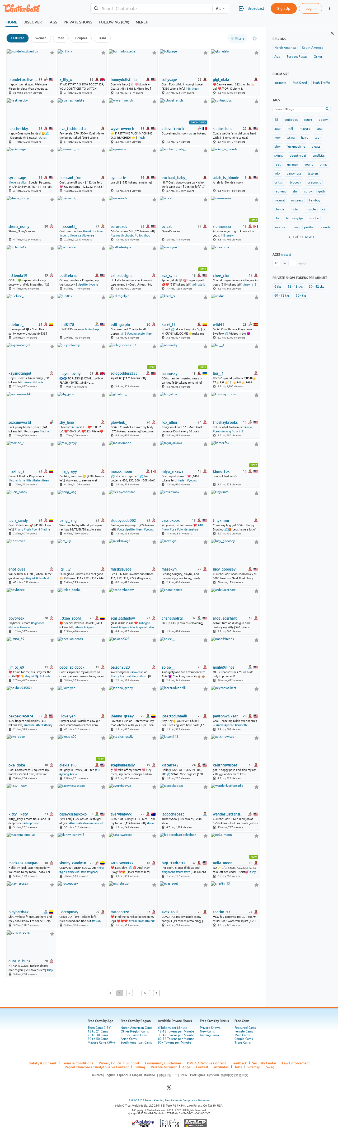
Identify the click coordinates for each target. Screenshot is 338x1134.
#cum (75, 427)
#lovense (14, 182)
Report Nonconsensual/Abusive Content (97, 1067)
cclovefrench (173, 129)
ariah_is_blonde (226, 178)
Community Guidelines (163, 1063)
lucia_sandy (18, 520)
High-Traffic (321, 83)
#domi (36, 529)
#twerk (150, 921)
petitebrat (68, 275)
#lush (141, 137)
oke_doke (16, 765)
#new (230, 235)
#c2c (84, 329)
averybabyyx (121, 814)
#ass (141, 921)
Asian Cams (129, 1039)
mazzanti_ (68, 226)
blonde (279, 209)
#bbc (146, 235)
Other (318, 57)
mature (305, 129)
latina (291, 137)
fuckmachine (296, 146)
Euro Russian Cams (134, 1035)
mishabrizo (120, 912)
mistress (297, 200)
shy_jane (66, 422)
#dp (83, 872)
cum (295, 227)
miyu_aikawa (172, 471)
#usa (173, 529)
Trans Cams (242, 1042)
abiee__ (168, 667)
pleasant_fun (70, 178)
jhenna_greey (122, 716)
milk (277, 173)
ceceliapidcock (71, 667)
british (279, 182)
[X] (169, 1089)
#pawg (115, 235)
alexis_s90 (68, 765)
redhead (280, 191)
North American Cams (136, 1028)
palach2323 (120, 667)
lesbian (313, 173)
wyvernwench (122, 129)
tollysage (169, 80)
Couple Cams (243, 1039)
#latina (44, 431)
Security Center (264, 1063)
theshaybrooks (225, 422)
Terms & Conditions (77, 1063)
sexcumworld (19, 422)
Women (40, 38)
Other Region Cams (135, 1031)
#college (93, 329)
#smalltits (89, 231)
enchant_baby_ (174, 178)
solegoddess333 (124, 373)
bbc (277, 218)
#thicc (139, 235)
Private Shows (210, 1028)
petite (308, 227)
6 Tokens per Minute (172, 1028)
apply (302, 263)
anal (319, 129)
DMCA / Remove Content (206, 1063)
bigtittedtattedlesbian (176, 863)
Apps (186, 1067)
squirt (308, 120)
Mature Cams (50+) (101, 1042)
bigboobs (291, 120)
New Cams (207, 1031)
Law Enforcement (296, 1063)
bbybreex (16, 618)
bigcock (295, 182)
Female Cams (243, 1031)
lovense (279, 227)
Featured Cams (245, 1028)
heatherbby (18, 129)
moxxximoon (121, 471)
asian (277, 129)
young (308, 164)
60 (146, 993)
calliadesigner (122, 275)
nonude (325, 227)
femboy (314, 200)
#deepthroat (32, 823)
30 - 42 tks (316, 286)
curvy (308, 191)
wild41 (218, 324)
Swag (270, 1067)
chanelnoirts (172, 618)
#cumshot (96, 823)
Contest (202, 1067)
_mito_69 (16, 667)
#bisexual (74, 872)
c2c (324, 209)
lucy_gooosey (224, 569)
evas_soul (170, 912)
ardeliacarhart (225, 618)
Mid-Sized (300, 83)
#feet (39, 725)
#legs (135, 676)
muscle (311, 209)
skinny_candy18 (72, 863)
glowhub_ (119, 422)
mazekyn (169, 569)
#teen (195, 88)
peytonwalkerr (225, 716)
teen (317, 137)
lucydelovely (70, 373)
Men (61, 38)
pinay (323, 164)
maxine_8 (16, 471)
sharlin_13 (221, 912)
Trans (102, 38)
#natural (193, 529)
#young (93, 284)
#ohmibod (42, 578)
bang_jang (68, 520)
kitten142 (170, 765)
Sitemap (253, 1067)
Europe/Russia (297, 57)
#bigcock (92, 872)
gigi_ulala (221, 80)
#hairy (36, 480)
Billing (139, 1067)
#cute (141, 333)
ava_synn (169, 275)
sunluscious (222, 129)
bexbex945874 (20, 716)
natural (279, 200)
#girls (63, 872)
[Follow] (52, 52)
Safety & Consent (43, 1063)
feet (277, 164)
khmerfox (221, 471)
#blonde (37, 382)
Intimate (280, 83)
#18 (188, 88)
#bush (143, 676)
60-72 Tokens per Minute (176, 1039)
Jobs (238, 1067)
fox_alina (169, 422)
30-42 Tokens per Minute (176, 1035)
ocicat (167, 226)
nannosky (169, 373)
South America (312, 48)
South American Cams (136, 1042)
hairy (304, 137)
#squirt (64, 235)
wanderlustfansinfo (229, 814)
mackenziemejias (22, 863)
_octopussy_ (69, 912)
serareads (119, 226)
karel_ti (168, 324)
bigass (316, 146)
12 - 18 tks (295, 286)
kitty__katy (18, 814)
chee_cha (221, 275)
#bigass (89, 627)
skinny (278, 155)
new (277, 137)
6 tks (277, 286)
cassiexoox (171, 520)
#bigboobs (127, 235)
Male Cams (242, 1035)
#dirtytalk (198, 284)
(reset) (286, 255)
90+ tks (301, 295)
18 (276, 120)
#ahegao (144, 623)
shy (295, 191)
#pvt (187, 872)
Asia (277, 57)
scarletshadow (123, 618)
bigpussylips (294, 218)
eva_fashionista (72, 129)
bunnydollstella (124, 80)
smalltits (319, 155)
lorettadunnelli (174, 716)
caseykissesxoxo (73, 814)
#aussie (25, 627)
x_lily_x (65, 80)
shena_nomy (18, 226)
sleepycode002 (123, 520)
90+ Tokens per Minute (174, 1042)
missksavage (121, 569)
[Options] (254, 38)
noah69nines (223, 667)
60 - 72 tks (281, 295)
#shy (235, 431)
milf (290, 129)
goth (321, 191)
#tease (133, 921)
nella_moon (222, 863)
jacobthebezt (173, 814)
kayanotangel (19, 373)
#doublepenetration (142, 627)
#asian (181, 480)
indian (295, 209)
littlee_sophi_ (71, 618)
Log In (311, 8)
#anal (42, 137)
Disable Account (164, 1067)
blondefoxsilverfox (23, 80)
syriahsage (17, 178)
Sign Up (283, 8)
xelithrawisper (225, 765)
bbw (277, 146)
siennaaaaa (222, 226)
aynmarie (118, 178)
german (292, 164)
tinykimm (221, 520)
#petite (83, 284)
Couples (81, 38)
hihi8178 (66, 324)
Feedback (239, 1063)
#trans (73, 823)
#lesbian (84, 823)
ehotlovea (16, 569)
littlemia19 (17, 275)
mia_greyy (68, 471)
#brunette (241, 725)
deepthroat (298, 155)
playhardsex (18, 912)
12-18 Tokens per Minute (176, 1031)
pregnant (314, 182)
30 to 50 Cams (98, 1039)
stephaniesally (123, 765)
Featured (17, 38)
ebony (323, 120)
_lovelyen (67, 716)
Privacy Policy (110, 1063)
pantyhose (294, 173)
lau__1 (218, 373)
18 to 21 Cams (98, 1031)
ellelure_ (16, 324)
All (218, 8)
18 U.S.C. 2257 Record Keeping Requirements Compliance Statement (169, 1100)
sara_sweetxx (122, 863)
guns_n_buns (19, 961)
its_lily (65, 569)
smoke (314, 218)
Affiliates (221, 1067)
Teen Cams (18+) (99, 1028)
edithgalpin (120, 324)
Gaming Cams (209, 1035)
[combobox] (151, 8)
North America (285, 48)
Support (132, 1063)
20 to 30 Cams (98, 1035)
